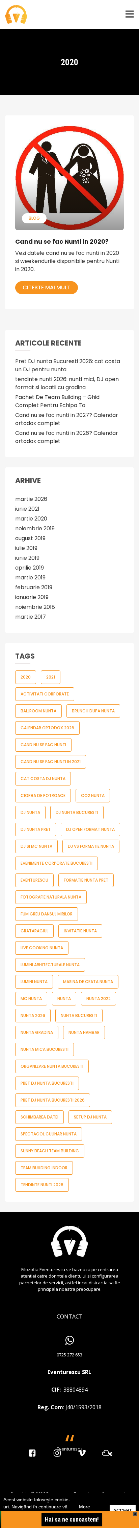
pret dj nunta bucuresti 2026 (53, 1100)
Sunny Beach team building (50, 1151)
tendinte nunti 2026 (42, 1185)
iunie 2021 (27, 509)
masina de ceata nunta (88, 981)
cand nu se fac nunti (43, 745)
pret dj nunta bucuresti (47, 1083)
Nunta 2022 (98, 998)
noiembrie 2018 (35, 607)
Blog (34, 218)
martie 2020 (31, 519)
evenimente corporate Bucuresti (56, 863)
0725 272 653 (69, 1355)
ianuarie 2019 (32, 597)
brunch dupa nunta (93, 711)
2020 (26, 677)
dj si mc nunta (36, 846)
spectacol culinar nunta (49, 1134)
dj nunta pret (36, 829)
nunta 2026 (33, 1015)
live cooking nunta (42, 948)
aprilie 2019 (29, 568)
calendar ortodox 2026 (47, 728)
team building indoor (44, 1168)
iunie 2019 (27, 558)
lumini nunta (34, 981)
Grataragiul (34, 931)
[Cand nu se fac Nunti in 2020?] (69, 178)
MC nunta (31, 998)
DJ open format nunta (90, 829)
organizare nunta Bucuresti (52, 1066)
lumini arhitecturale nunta (50, 965)
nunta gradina (37, 1032)
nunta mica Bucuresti (44, 1049)
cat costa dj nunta (43, 778)
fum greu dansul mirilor (47, 914)
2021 (50, 677)
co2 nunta (93, 795)
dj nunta (30, 812)
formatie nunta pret (86, 880)
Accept (122, 1510)
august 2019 (30, 538)
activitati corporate (45, 694)
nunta (64, 998)
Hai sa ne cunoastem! (72, 1519)
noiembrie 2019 (35, 528)
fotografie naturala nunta (51, 897)
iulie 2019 (26, 548)
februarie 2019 (33, 587)
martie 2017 (30, 617)
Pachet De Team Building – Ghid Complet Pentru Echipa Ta (57, 401)
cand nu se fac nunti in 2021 (51, 762)
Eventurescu (34, 880)
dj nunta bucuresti (77, 812)
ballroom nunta (38, 711)
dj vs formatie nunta (91, 846)
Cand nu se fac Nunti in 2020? (62, 241)
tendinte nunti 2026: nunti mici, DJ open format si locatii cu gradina (67, 383)
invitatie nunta (80, 931)
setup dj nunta (90, 1117)
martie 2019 (30, 577)
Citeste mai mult (47, 287)
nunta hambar (84, 1032)
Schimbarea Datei (39, 1117)
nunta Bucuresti (79, 1015)
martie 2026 (31, 499)
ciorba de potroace (43, 795)
